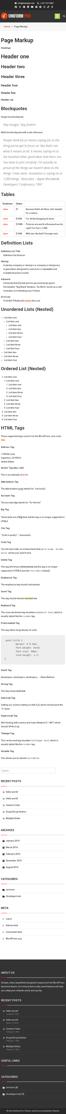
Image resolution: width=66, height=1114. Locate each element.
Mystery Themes (52, 1111)
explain (28, 301)
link (26, 475)
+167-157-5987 (47, 3)
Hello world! (12, 792)
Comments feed (14, 932)
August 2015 (12, 867)
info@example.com (26, 3)
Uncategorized (13, 896)
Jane (5, 209)
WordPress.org (14, 938)
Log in (9, 919)
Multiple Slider (13, 818)
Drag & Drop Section (16, 812)
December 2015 (14, 860)
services (10, 889)
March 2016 (12, 847)
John (5, 218)
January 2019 (12, 841)
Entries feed (12, 925)
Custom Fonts (13, 805)
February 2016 (13, 854)
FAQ (3, 440)
